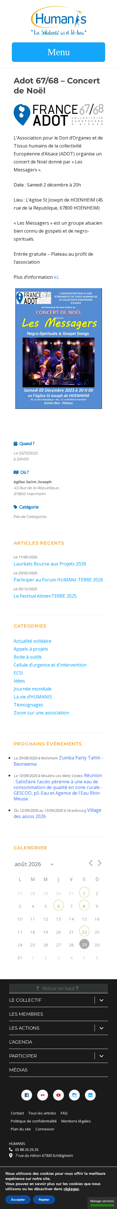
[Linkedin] (90, 1095)
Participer (23, 1056)
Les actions (24, 1028)
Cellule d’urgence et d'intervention (50, 665)
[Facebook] (26, 1095)
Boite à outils (28, 657)
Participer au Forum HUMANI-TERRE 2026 (58, 580)
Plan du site (21, 1129)
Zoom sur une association (41, 713)
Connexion (44, 1129)
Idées (19, 681)
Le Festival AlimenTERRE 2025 (45, 596)
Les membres (26, 1014)
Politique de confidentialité (34, 1121)
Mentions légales (76, 1121)
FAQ (64, 1113)
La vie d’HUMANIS (33, 697)
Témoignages (28, 705)
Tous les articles (42, 1113)
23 (97, 932)
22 (84, 932)
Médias (18, 1070)
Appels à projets (31, 649)
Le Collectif (25, 1000)
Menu (58, 52)
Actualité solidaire (32, 641)
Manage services (102, 1201)
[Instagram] (74, 1095)
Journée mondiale (32, 689)
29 (84, 944)
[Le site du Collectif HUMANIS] (58, 20)
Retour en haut (58, 988)
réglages (71, 1189)
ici (56, 277)
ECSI (18, 673)
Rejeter (44, 1199)
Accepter (18, 1199)
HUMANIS (17, 1143)
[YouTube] (58, 1095)
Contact (17, 1113)
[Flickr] (42, 1095)
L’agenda (20, 1042)
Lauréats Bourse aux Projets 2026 (50, 564)
